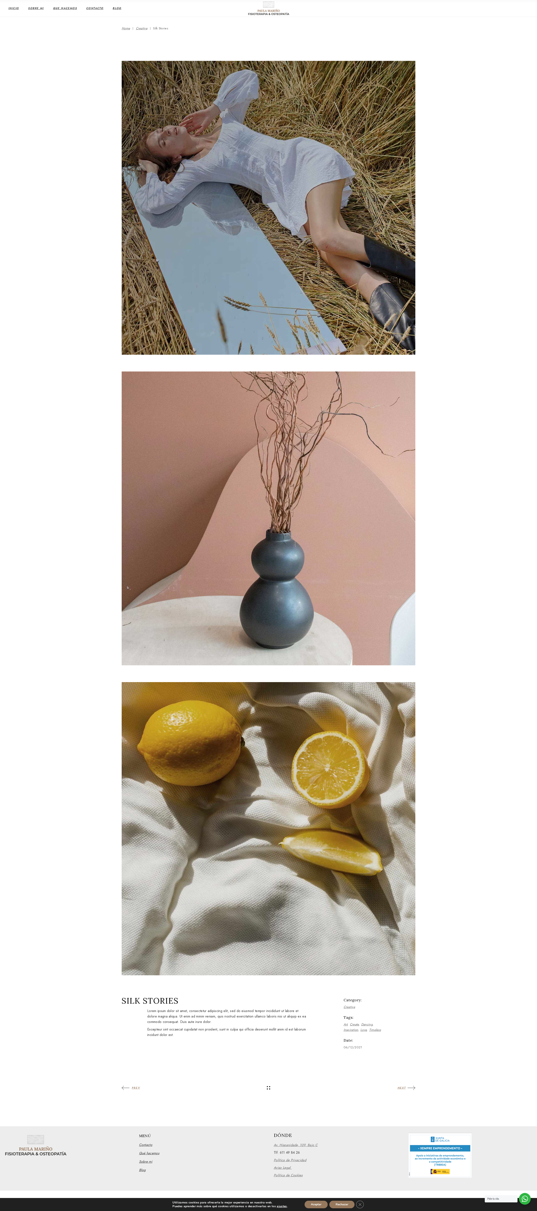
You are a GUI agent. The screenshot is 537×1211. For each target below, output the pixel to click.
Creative (349, 1007)
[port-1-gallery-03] (268, 828)
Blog (142, 1170)
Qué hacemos (149, 1153)
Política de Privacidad (290, 1160)
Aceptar (316, 1204)
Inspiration (351, 1030)
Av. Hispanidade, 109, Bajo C (296, 1145)
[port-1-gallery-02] (268, 518)
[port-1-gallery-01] (268, 208)
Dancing (367, 1024)
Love (363, 1030)
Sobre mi (145, 1161)
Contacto (145, 1144)
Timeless (375, 1030)
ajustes (282, 1206)
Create (354, 1024)
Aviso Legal (283, 1167)
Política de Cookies (288, 1175)
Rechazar (342, 1204)
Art (346, 1024)
